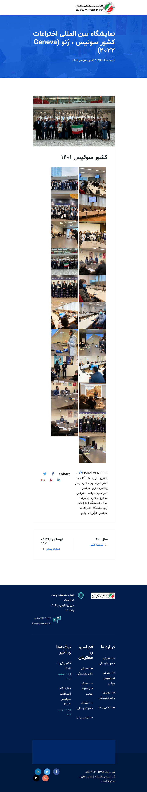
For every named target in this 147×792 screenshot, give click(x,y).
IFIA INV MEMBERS (95, 473)
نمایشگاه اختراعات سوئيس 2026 (65, 696)
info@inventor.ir (41, 623)
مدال (105, 502)
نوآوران (92, 512)
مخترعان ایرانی (89, 497)
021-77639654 (42, 618)
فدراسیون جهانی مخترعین (92, 492)
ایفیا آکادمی (84, 478)
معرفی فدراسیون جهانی (109, 678)
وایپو (83, 512)
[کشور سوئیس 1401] (52, 473)
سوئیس (86, 487)
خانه (112, 59)
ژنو (94, 487)
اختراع (104, 478)
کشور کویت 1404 (64, 666)
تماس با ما (104, 707)
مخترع (104, 497)
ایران (95, 478)
